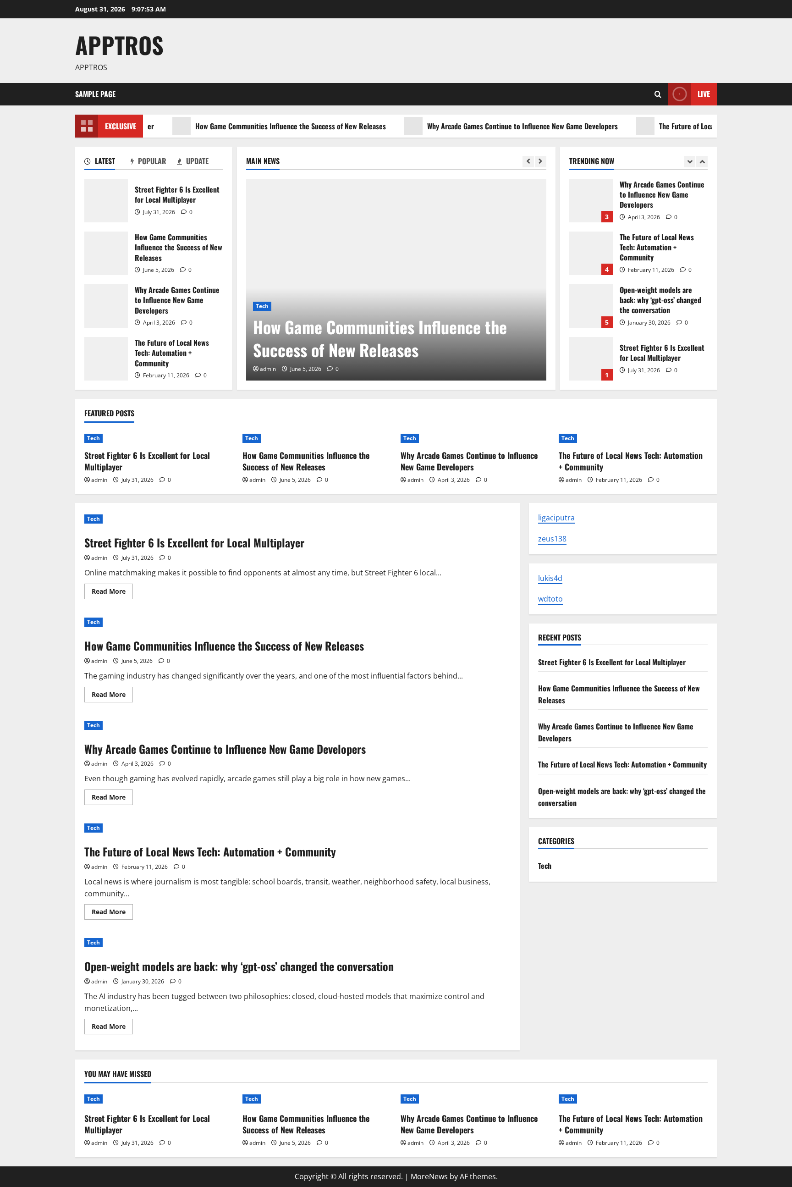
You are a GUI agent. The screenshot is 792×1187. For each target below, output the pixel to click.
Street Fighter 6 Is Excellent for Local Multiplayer (106, 200)
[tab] (107, 163)
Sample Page (95, 93)
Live (704, 93)
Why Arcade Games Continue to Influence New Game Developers (497, 126)
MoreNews (429, 1176)
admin (268, 369)
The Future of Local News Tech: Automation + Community (106, 359)
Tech (262, 306)
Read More (112, 592)
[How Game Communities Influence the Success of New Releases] (396, 280)
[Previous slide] (528, 161)
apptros (119, 44)
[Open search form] (657, 94)
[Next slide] (540, 161)
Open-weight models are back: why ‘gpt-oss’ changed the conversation (591, 306)
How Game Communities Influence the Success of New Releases (265, 126)
